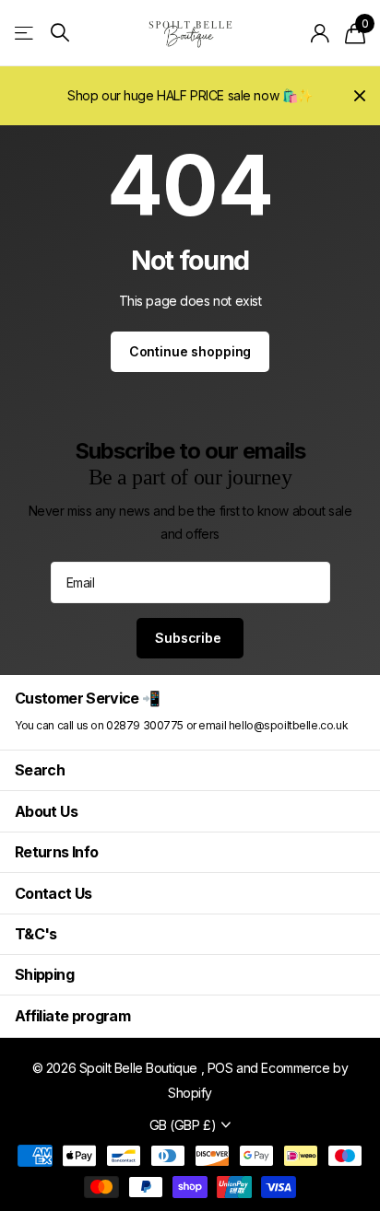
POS (220, 1068)
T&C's (36, 934)
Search (40, 770)
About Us (46, 811)
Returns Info (56, 852)
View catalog (25, 33)
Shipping (44, 974)
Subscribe (190, 638)
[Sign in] (320, 33)
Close (359, 95)
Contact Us (53, 893)
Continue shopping (190, 351)
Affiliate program (72, 1016)
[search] (60, 32)
